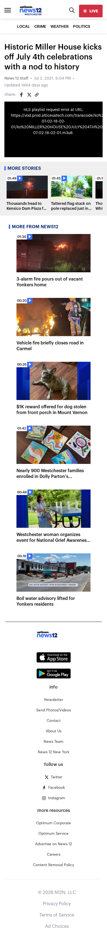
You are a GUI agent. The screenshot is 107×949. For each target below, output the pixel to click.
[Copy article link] (37, 95)
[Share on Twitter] (29, 95)
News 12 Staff (16, 78)
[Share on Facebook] (21, 95)
